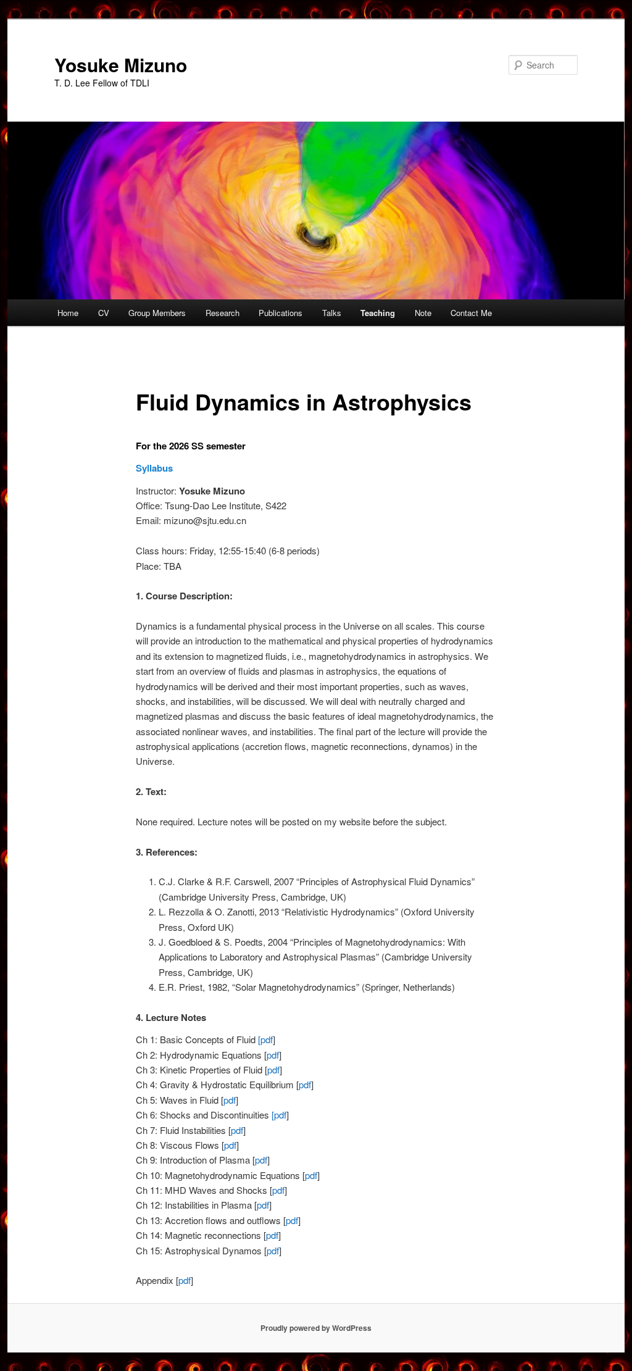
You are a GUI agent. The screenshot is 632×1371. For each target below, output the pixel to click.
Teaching (377, 313)
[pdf (265, 1039)
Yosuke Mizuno (120, 64)
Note (423, 313)
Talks (331, 313)
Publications (280, 313)
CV (103, 313)
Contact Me (471, 313)
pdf (273, 1054)
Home (67, 313)
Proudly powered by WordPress (316, 1327)
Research (222, 313)
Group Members (157, 313)
